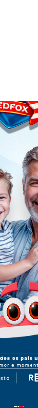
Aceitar (35, 405)
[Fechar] (36, 401)
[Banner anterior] (1, 103)
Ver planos (19, 321)
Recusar (31, 405)
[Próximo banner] (37, 103)
